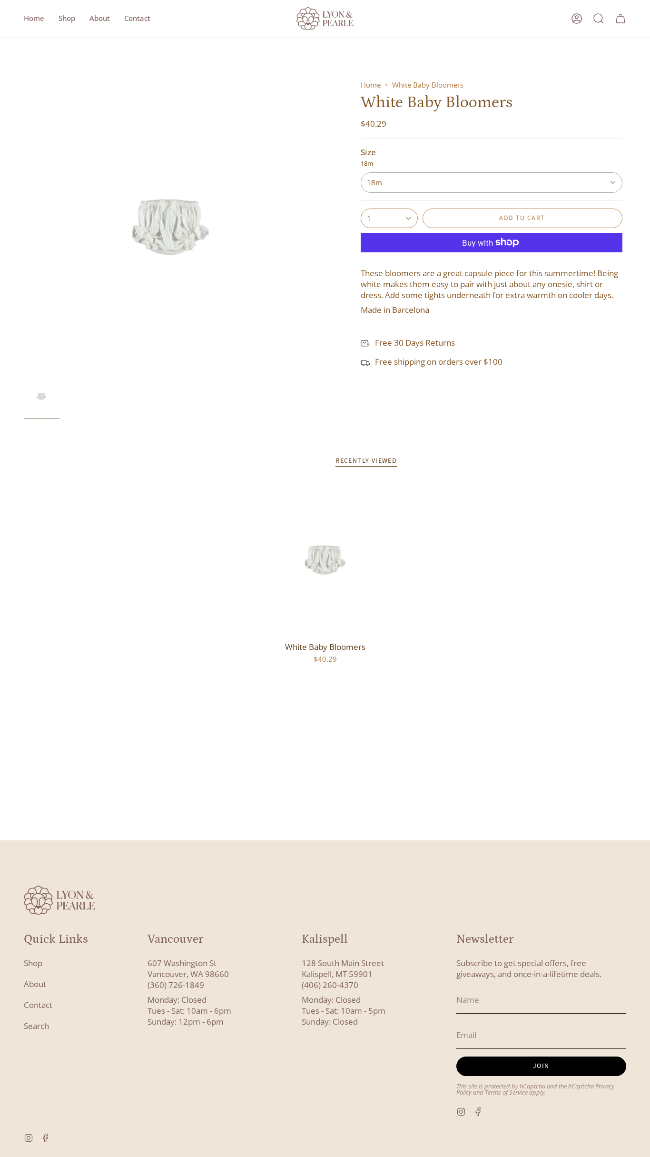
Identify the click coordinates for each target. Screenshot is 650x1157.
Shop (33, 963)
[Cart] (620, 18)
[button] (66, 18)
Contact (38, 1004)
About (35, 983)
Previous (23, 227)
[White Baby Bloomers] (325, 560)
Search (36, 1025)
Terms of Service (506, 1092)
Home (371, 85)
